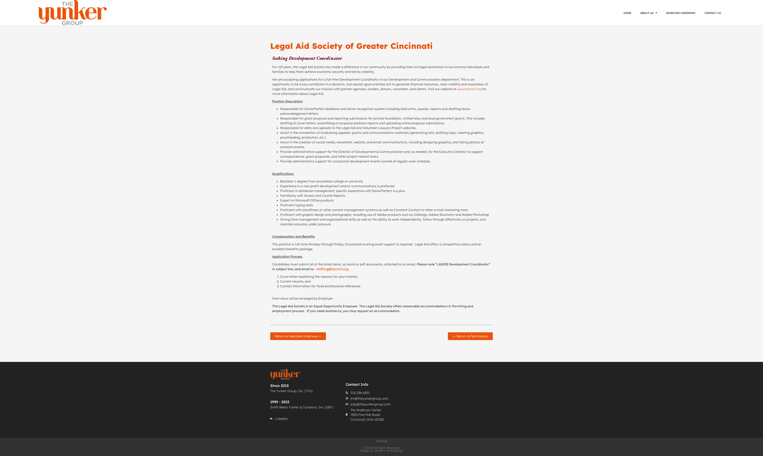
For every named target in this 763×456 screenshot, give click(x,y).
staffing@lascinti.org (332, 269)
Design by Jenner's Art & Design (381, 450)
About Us (647, 12)
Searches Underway (681, 12)
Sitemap (381, 441)
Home (627, 12)
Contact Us (713, 12)
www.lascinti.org (469, 89)
